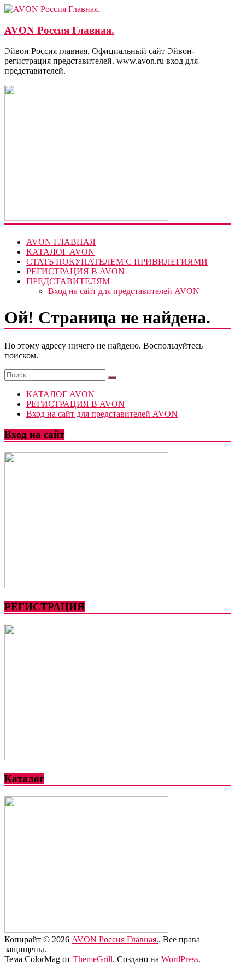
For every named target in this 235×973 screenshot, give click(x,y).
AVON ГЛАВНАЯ (61, 242)
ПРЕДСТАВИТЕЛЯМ (68, 281)
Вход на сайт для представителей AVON (123, 291)
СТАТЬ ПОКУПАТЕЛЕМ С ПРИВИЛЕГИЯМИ (117, 261)
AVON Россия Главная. (59, 30)
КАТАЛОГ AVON (60, 251)
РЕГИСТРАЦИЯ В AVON (75, 271)
